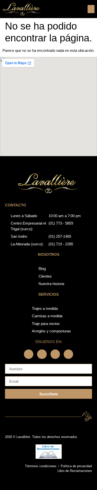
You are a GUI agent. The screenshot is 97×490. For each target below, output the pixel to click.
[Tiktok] (68, 354)
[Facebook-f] (28, 354)
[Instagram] (42, 354)
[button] (91, 9)
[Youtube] (55, 354)
